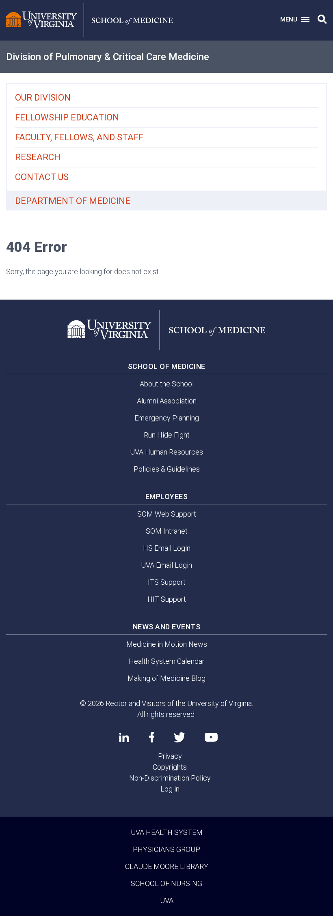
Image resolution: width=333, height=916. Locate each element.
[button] (322, 19)
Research (38, 157)
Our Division (43, 97)
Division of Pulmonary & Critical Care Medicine (107, 56)
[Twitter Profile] (179, 737)
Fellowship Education (67, 117)
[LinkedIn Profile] (124, 737)
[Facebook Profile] (151, 737)
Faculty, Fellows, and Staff (79, 137)
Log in (169, 789)
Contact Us (42, 177)
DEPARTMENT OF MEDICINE (72, 201)
